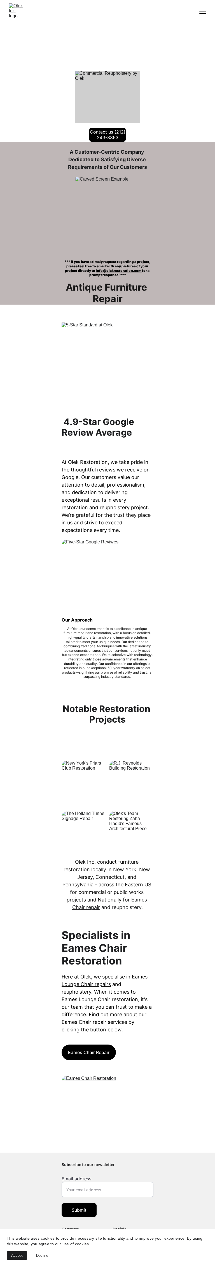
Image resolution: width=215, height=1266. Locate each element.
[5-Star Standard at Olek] (107, 367)
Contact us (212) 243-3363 (107, 134)
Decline (42, 1255)
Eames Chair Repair (88, 1052)
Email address (76, 1178)
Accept (17, 1255)
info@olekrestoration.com (119, 270)
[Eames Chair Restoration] (107, 1113)
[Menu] (202, 11)
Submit (79, 1210)
